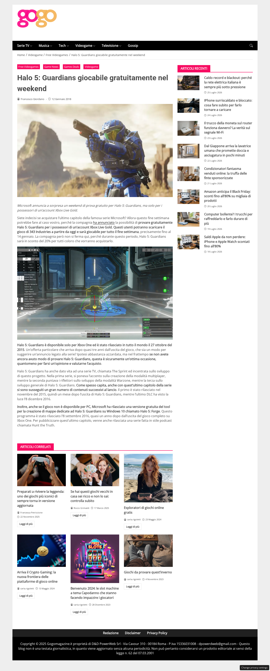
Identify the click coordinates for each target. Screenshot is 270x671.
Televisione (110, 45)
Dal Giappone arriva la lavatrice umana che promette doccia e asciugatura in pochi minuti (227, 150)
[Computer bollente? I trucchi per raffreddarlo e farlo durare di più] (188, 219)
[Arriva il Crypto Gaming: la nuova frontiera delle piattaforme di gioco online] (41, 551)
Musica (44, 45)
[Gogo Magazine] (37, 22)
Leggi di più (26, 524)
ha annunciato (104, 222)
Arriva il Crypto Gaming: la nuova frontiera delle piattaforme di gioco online (37, 577)
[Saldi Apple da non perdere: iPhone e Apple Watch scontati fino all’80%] (188, 242)
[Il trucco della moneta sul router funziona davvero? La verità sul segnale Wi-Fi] (188, 128)
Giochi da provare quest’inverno (148, 572)
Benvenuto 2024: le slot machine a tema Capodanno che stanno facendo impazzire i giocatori (95, 593)
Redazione (111, 633)
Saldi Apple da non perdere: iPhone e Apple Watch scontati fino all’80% (227, 242)
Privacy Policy (157, 633)
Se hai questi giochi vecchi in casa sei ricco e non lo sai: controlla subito (92, 496)
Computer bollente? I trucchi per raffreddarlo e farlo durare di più (228, 219)
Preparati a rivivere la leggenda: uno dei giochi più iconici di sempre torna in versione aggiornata (40, 498)
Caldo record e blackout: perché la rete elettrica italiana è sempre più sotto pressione (228, 82)
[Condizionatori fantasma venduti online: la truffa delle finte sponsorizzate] (188, 174)
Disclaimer (133, 633)
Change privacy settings (254, 667)
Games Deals (71, 66)
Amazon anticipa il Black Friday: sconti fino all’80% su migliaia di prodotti (227, 196)
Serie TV (23, 45)
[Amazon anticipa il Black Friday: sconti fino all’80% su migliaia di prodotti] (188, 196)
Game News (51, 66)
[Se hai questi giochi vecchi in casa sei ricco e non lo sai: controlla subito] (95, 470)
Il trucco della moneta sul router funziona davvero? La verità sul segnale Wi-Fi (228, 128)
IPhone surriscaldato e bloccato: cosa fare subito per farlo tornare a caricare (228, 105)
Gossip (133, 45)
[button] (251, 45)
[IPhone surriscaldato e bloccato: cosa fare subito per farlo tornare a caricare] (188, 105)
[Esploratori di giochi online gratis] (148, 478)
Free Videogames (28, 66)
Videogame (84, 45)
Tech (62, 45)
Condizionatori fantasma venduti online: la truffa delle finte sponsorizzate (225, 173)
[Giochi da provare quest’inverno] (148, 551)
